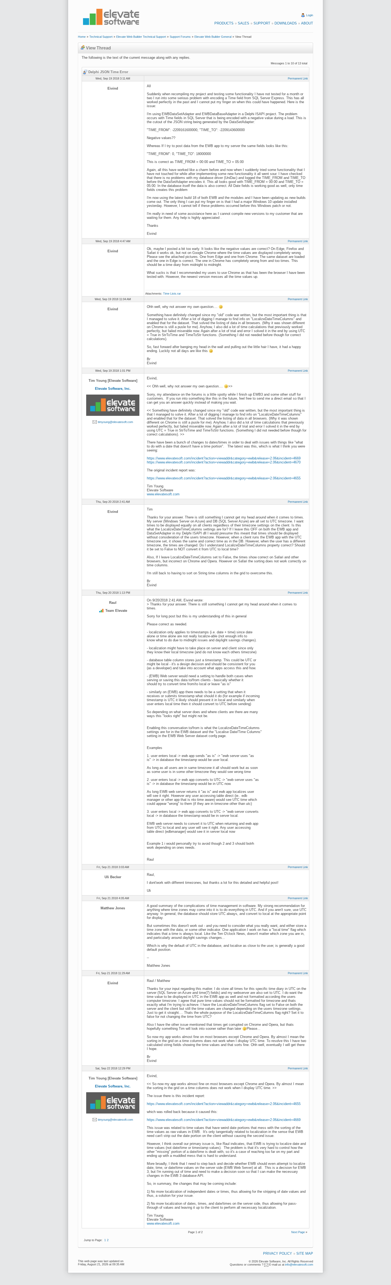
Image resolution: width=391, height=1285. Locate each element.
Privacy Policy (277, 1253)
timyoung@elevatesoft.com (115, 422)
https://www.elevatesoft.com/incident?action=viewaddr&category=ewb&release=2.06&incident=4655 (224, 478)
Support (261, 23)
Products (224, 23)
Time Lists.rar (172, 293)
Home (82, 36)
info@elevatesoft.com (299, 1264)
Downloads (285, 23)
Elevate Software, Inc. (113, 389)
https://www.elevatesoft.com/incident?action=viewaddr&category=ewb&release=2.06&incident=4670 (224, 462)
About (307, 23)
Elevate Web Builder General (212, 36)
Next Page (298, 1232)
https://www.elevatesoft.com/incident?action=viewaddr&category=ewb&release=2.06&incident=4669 (224, 458)
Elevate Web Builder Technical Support (141, 36)
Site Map (304, 1253)
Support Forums (180, 36)
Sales (243, 23)
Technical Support (101, 36)
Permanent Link (298, 78)
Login (309, 15)
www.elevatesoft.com (163, 494)
